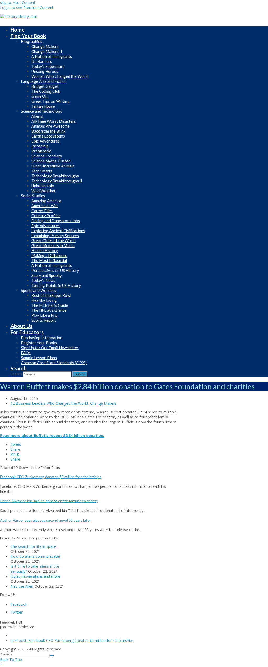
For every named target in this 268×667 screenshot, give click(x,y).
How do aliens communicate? (35, 556)
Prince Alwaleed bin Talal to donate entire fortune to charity (49, 501)
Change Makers (103, 403)
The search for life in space (33, 546)
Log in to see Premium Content (26, 7)
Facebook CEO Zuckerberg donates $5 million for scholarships (50, 476)
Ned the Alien (21, 586)
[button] (15, 444)
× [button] (1, 664)
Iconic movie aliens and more (35, 576)
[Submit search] (51, 655)
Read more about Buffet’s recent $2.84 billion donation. (52, 435)
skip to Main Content (17, 2)
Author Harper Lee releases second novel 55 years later (45, 520)
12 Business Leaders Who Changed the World (49, 403)
